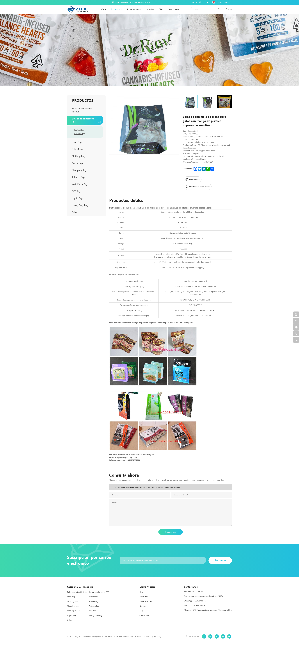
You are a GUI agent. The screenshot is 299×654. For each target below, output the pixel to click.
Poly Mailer (86, 149)
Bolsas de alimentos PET (86, 120)
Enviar (223, 560)
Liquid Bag (86, 198)
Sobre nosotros (134, 9)
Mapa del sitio (194, 636)
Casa (103, 9)
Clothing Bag (86, 156)
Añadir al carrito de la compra (199, 186)
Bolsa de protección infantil (86, 110)
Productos (115, 9)
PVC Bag (86, 191)
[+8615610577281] (296, 314)
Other (86, 212)
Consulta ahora (194, 179)
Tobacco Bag (86, 177)
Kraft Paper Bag (86, 184)
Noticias (150, 9)
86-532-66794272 (199, 591)
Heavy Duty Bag (86, 205)
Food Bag (86, 142)
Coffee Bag (86, 163)
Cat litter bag (79, 134)
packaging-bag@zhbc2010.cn (139, 2)
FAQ (161, 9)
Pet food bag (79, 130)
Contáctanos (174, 9)
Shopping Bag (86, 170)
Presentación (170, 532)
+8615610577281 (201, 601)
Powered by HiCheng (152, 636)
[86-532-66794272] (296, 333)
